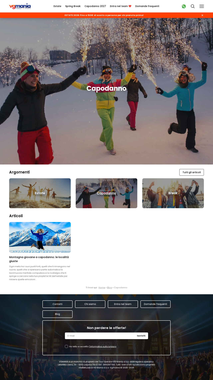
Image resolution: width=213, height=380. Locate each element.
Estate (57, 6)
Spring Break (73, 6)
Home (102, 287)
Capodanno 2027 (95, 6)
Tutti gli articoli (192, 172)
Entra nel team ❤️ (120, 6)
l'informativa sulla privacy (102, 346)
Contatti (57, 304)
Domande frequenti (147, 6)
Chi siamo (90, 304)
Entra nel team (122, 304)
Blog (109, 287)
